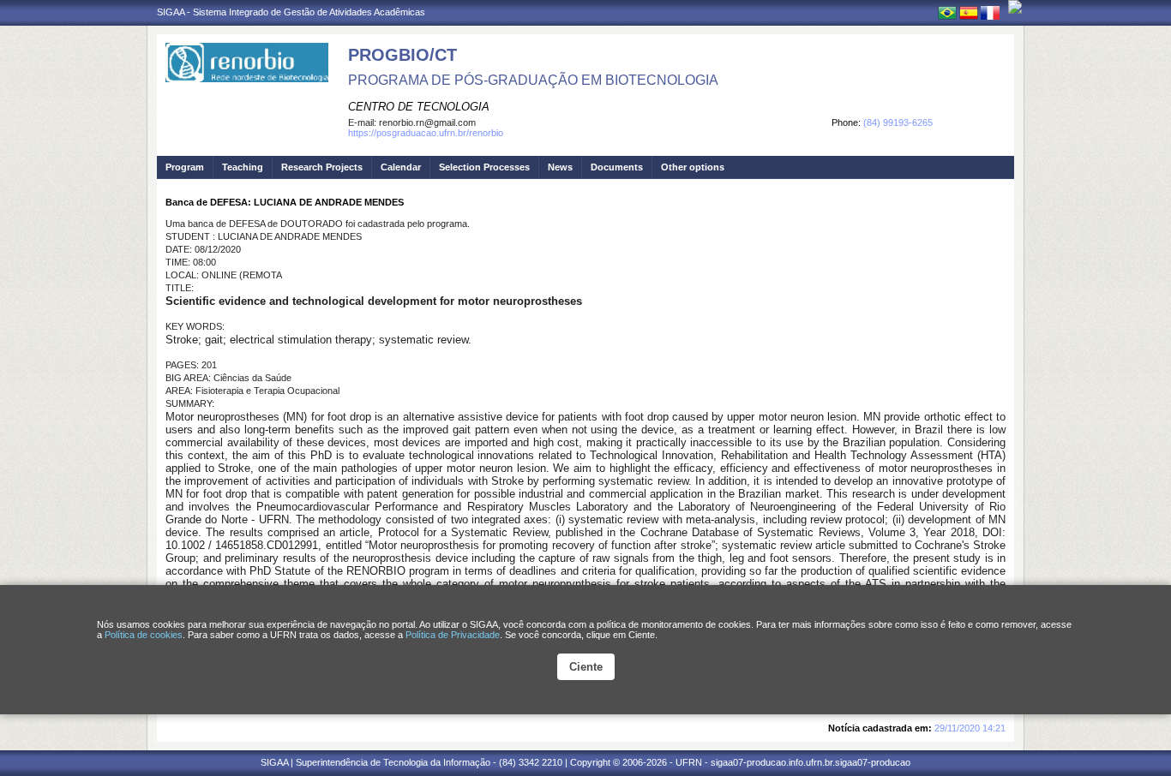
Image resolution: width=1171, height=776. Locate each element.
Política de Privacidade (452, 635)
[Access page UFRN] (1015, 7)
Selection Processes (484, 167)
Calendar (401, 167)
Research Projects (322, 167)
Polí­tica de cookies (144, 635)
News (560, 167)
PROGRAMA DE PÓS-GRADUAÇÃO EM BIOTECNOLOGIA (533, 80)
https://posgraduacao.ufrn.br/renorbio (425, 133)
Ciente (586, 666)
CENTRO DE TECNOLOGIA (418, 106)
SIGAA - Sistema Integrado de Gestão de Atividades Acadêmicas (291, 12)
